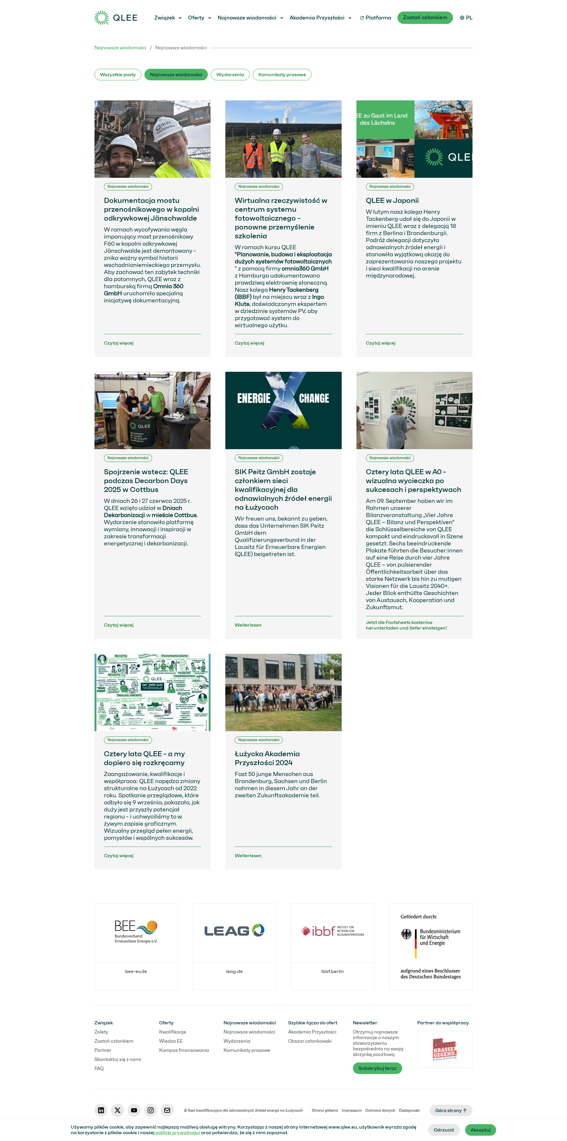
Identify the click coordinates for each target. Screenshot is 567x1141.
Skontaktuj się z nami (117, 1059)
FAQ (99, 1068)
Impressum (352, 1110)
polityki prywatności (177, 1132)
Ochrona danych (380, 1110)
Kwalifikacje (172, 1032)
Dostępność (409, 1110)
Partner (102, 1050)
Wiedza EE (171, 1041)
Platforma (378, 17)
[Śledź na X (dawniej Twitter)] (117, 1110)
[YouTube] (134, 1110)
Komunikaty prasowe (282, 74)
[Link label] (431, 947)
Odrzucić (444, 1130)
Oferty (196, 17)
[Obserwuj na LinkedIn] (100, 1110)
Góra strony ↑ (451, 1110)
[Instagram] (150, 1110)
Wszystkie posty (118, 74)
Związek (164, 17)
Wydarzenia (230, 74)
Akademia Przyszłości (317, 17)
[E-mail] (167, 1110)
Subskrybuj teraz (378, 1068)
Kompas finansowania (184, 1050)
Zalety (101, 1032)
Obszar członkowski (310, 1041)
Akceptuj (481, 1130)
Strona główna (325, 1110)
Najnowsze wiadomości (247, 17)
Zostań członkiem (425, 17)
